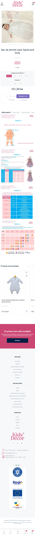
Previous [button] (28, 266)
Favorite (12, 100)
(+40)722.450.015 (10, 455)
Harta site (17, 361)
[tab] (6, 113)
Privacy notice (17, 369)
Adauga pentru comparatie (26, 275)
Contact (17, 377)
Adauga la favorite (26, 272)
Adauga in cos (23, 96)
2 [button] (12, 45)
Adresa (17, 422)
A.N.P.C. (18, 364)
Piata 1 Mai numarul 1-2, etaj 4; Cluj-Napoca (16, 450)
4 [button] (17, 45)
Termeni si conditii (17, 372)
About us (17, 375)
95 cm (26, 76)
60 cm (9, 76)
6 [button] (23, 45)
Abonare (17, 340)
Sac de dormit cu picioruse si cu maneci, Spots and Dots (13, 301)
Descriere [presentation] (16, 112)
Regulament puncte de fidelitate (17, 396)
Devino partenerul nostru (17, 398)
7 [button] (25, 45)
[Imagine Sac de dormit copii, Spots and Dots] (17, 27)
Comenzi (17, 419)
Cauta (17, 388)
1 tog (14, 83)
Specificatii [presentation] (25, 112)
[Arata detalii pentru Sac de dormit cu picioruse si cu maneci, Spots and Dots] (15, 283)
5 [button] (20, 45)
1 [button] (9, 45)
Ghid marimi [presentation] (6, 112)
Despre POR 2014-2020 (17, 366)
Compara (24, 100)
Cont (17, 417)
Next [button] (32, 266)
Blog (17, 390)
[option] (17, 27)
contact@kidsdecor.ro (11, 453)
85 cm (20, 76)
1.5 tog (20, 83)
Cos (17, 425)
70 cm (15, 76)
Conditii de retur (17, 404)
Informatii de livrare (17, 407)
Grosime (17, 80)
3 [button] (15, 45)
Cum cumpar (17, 401)
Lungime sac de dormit (17, 73)
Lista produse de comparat (17, 393)
